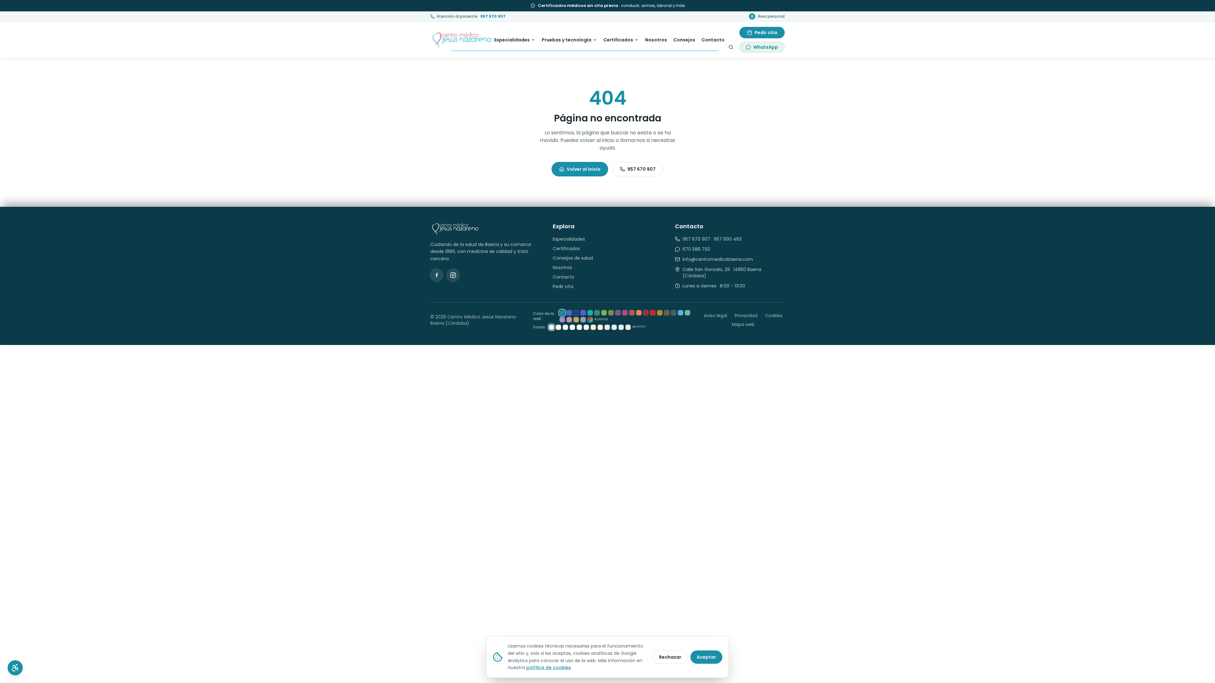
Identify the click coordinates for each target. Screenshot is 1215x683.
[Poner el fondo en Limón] (600, 327)
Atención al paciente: (471, 16)
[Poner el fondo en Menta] (621, 327)
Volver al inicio (584, 169)
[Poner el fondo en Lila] (607, 327)
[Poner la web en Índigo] (583, 312)
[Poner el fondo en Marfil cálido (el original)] (558, 327)
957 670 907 (641, 169)
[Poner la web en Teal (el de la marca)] (562, 312)
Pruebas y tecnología (566, 40)
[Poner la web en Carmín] (645, 312)
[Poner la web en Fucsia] (624, 312)
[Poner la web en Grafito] (673, 312)
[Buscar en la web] (731, 47)
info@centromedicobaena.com (717, 259)
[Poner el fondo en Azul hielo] (572, 327)
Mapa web (743, 324)
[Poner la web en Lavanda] (562, 319)
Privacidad (746, 315)
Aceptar (706, 657)
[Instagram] (453, 275)
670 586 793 (696, 249)
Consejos (684, 40)
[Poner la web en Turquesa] (590, 312)
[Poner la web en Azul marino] (576, 312)
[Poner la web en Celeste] (680, 312)
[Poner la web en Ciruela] (617, 312)
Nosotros (656, 40)
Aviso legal (715, 315)
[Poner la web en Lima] (604, 312)
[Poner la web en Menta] (687, 312)
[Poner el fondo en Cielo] (614, 327)
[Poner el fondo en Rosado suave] (586, 327)
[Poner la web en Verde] (597, 312)
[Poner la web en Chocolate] (666, 312)
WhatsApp (765, 47)
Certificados (618, 40)
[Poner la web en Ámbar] (659, 312)
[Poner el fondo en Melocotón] (593, 327)
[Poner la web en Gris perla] (583, 319)
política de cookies (548, 667)
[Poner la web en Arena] (576, 319)
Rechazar (670, 657)
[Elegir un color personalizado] (590, 319)
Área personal (771, 16)
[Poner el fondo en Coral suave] (628, 327)
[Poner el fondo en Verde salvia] (579, 327)
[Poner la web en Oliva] (611, 312)
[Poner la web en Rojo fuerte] (652, 312)
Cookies (773, 315)
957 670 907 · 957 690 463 (712, 239)
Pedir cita (766, 32)
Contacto (713, 40)
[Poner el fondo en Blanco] (551, 327)
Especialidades (512, 40)
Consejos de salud (573, 258)
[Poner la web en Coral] (631, 312)
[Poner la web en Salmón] (638, 312)
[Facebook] (436, 275)
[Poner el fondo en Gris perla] (565, 327)
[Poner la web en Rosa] (569, 319)
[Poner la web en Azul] (569, 312)
